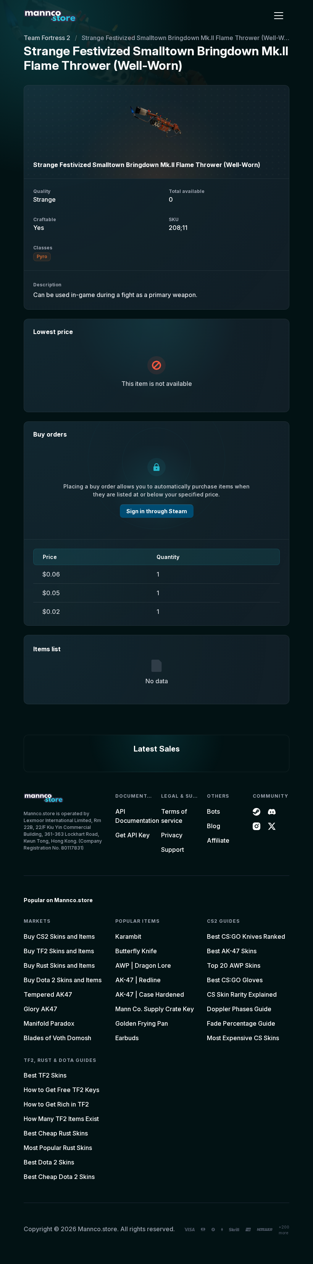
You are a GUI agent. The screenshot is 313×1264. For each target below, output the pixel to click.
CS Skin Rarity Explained (242, 994)
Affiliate (218, 840)
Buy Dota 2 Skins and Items (63, 980)
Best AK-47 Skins (232, 951)
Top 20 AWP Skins (233, 965)
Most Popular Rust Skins (58, 1148)
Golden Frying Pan (141, 1023)
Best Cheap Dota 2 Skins (59, 1176)
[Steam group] (256, 811)
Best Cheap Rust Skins (56, 1133)
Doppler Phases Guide (239, 1009)
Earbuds (127, 1038)
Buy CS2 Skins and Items (59, 936)
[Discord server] (272, 811)
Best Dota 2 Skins (49, 1162)
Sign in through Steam (156, 511)
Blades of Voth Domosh (57, 1038)
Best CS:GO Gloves (235, 980)
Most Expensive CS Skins (243, 1038)
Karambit (128, 936)
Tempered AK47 (48, 994)
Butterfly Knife (136, 951)
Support (172, 849)
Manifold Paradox (49, 1023)
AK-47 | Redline (138, 980)
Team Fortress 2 (47, 38)
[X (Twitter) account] (272, 826)
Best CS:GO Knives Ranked (246, 936)
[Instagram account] (256, 826)
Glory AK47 (40, 1009)
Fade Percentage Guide (241, 1023)
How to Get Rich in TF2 (56, 1104)
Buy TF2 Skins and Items (59, 951)
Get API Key (132, 835)
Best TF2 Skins (45, 1075)
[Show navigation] (278, 15)
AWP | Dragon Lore (143, 965)
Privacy (171, 835)
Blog (213, 826)
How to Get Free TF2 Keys (61, 1090)
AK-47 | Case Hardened (149, 994)
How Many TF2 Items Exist (61, 1119)
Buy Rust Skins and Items (59, 965)
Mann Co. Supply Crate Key (154, 1009)
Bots (213, 811)
